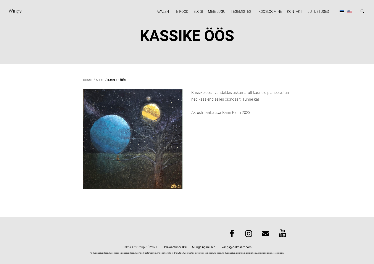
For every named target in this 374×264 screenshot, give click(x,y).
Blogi (198, 12)
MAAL (100, 80)
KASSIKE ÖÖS (116, 80)
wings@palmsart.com (236, 247)
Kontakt (294, 12)
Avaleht (164, 12)
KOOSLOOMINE (270, 12)
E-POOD (182, 12)
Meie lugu (217, 12)
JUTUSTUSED (318, 12)
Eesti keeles (342, 11)
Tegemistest (242, 12)
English (349, 11)
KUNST (88, 80)
